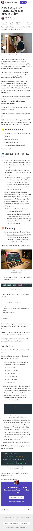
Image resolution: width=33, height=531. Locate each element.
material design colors (16, 232)
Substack (8, 527)
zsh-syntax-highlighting (11, 420)
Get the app (24, 523)
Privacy (17, 517)
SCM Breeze (8, 442)
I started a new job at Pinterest (15, 28)
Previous (6, 510)
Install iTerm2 (8, 160)
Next (27, 510)
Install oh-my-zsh (9, 192)
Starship (7, 277)
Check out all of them (19, 335)
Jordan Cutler (9, 17)
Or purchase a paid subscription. (16, 501)
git (5, 362)
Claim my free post (16, 497)
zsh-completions (9, 432)
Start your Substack (12, 523)
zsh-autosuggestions (10, 386)
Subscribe (23, 2)
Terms (22, 517)
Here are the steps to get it (15, 235)
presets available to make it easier (11, 341)
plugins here (14, 358)
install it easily (8, 448)
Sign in (29, 2)
